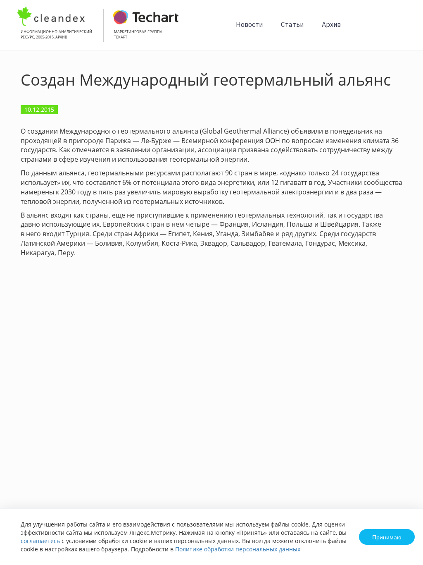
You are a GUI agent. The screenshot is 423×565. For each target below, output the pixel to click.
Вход (404, 30)
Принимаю (387, 537)
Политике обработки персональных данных (237, 549)
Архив (331, 24)
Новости (249, 24)
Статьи (292, 24)
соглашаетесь (40, 541)
